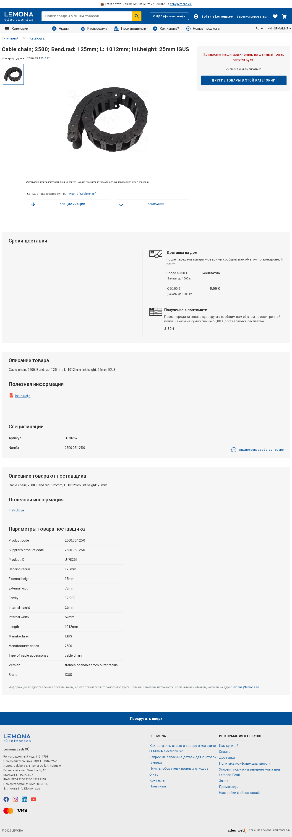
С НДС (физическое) (168, 16)
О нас (153, 774)
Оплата (224, 752)
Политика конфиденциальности (245, 763)
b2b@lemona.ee (181, 4)
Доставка (227, 757)
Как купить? (169, 28)
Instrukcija (23, 396)
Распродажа (97, 28)
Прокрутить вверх (146, 718)
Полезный (157, 786)
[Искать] (136, 16)
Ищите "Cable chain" (82, 193)
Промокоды (228, 787)
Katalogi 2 (37, 38)
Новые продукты (206, 28)
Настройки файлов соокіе (240, 793)
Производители (133, 28)
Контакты (157, 780)
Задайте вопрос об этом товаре (261, 449)
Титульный (10, 38)
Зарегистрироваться (252, 16)
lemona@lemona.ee (246, 687)
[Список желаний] (275, 16)
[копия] (49, 58)
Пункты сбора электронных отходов (179, 768)
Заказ (224, 781)
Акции (64, 28)
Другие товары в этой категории (243, 80)
